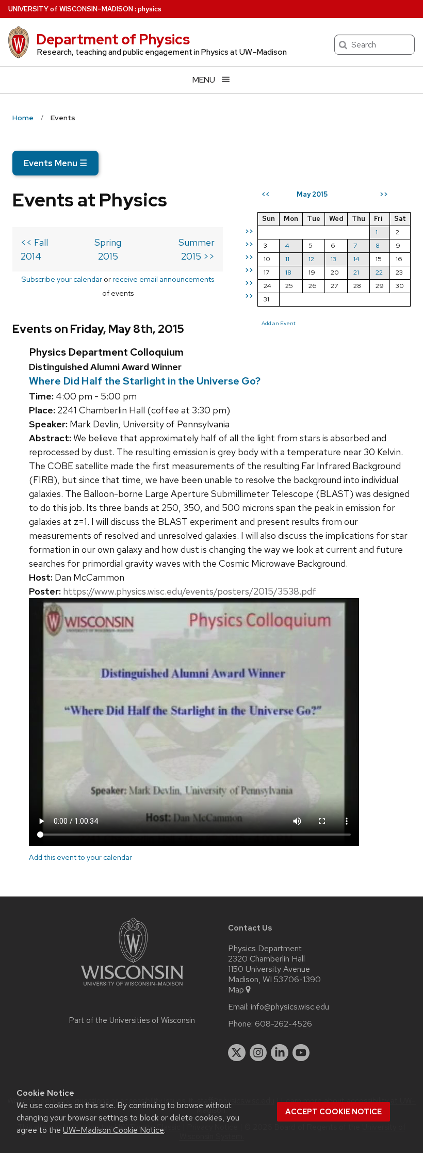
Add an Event (279, 323)
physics (149, 9)
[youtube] (301, 1053)
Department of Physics (113, 39)
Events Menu (55, 163)
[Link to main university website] (132, 987)
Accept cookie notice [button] (333, 1112)
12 (311, 258)
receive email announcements (163, 279)
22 (379, 272)
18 (288, 272)
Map (236, 990)
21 (356, 272)
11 (287, 258)
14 (356, 258)
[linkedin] (279, 1053)
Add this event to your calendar (80, 857)
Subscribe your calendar (61, 279)
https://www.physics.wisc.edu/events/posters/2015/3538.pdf (189, 591)
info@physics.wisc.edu (290, 1007)
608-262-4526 (283, 1024)
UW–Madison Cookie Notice (113, 1130)
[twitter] (237, 1053)
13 (333, 258)
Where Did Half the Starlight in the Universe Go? (145, 381)
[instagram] (258, 1053)
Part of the (132, 1020)
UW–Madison (70, 9)
